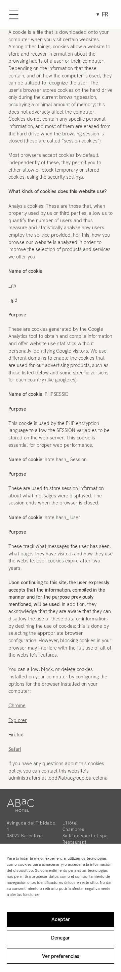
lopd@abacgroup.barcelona (77, 778)
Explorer (17, 720)
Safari (14, 749)
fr (105, 14)
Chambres (73, 829)
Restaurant (75, 842)
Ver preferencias (60, 956)
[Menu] (13, 14)
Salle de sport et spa (85, 836)
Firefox (15, 735)
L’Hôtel (70, 823)
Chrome (17, 706)
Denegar (60, 937)
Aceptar (60, 919)
